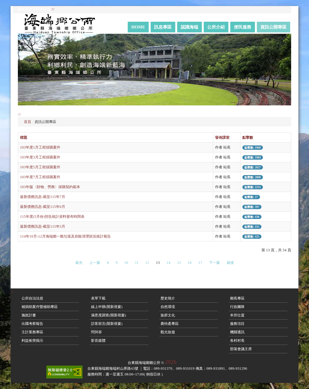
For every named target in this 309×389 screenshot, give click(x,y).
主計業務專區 (32, 332)
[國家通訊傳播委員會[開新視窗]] (64, 372)
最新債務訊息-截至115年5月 (42, 226)
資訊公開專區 (273, 27)
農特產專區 (170, 324)
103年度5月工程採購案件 (40, 167)
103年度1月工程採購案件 (40, 147)
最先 (79, 263)
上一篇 (94, 263)
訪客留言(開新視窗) (106, 324)
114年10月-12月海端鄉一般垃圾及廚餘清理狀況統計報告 (65, 236)
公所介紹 (216, 27)
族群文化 (168, 315)
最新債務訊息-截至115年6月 (42, 207)
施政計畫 (28, 315)
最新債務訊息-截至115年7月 (42, 197)
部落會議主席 (241, 349)
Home (138, 27)
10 (126, 263)
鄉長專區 (237, 298)
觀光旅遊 (168, 332)
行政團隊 (237, 307)
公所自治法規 (32, 298)
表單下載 (98, 298)
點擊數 (247, 137)
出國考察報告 (32, 324)
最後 (230, 263)
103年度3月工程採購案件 (40, 157)
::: (52, 9)
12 (147, 263)
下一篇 (214, 263)
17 (200, 263)
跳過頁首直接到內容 (34, 9)
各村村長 (237, 340)
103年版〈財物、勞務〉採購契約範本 (50, 187)
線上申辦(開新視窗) (106, 307)
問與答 (96, 332)
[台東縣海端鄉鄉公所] (62, 23)
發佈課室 (222, 137)
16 (190, 263)
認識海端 (189, 27)
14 (168, 263)
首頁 (27, 122)
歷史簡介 (168, 298)
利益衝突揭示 (32, 340)
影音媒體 (98, 340)
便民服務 (242, 27)
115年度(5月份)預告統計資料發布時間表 (52, 216)
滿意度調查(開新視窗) (108, 315)
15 (179, 263)
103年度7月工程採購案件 (40, 177)
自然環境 (168, 307)
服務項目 (237, 324)
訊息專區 (163, 27)
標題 (23, 137)
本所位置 (237, 315)
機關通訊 (237, 332)
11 (137, 263)
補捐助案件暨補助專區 (39, 307)
